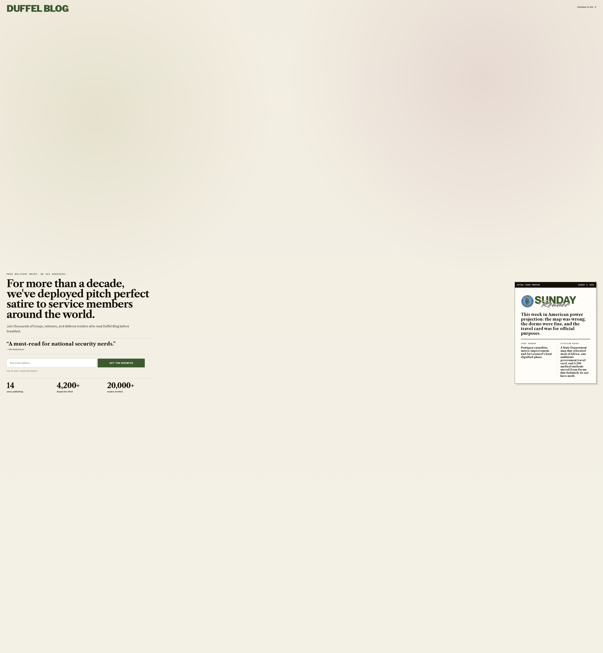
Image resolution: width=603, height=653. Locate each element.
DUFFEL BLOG (37, 8)
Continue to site (586, 6)
